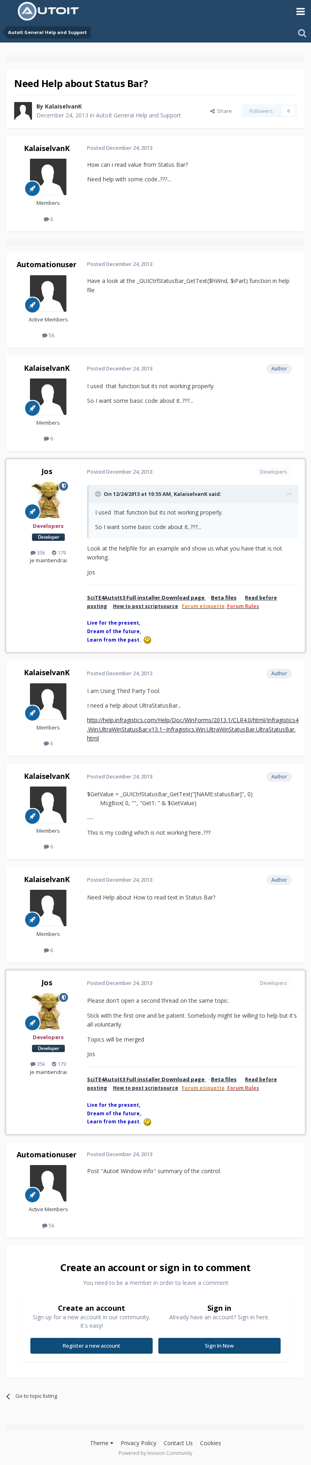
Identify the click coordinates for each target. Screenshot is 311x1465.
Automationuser (47, 264)
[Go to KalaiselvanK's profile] (23, 111)
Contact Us (178, 1443)
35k (40, 552)
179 (61, 552)
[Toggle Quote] (98, 494)
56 (50, 335)
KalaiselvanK (63, 106)
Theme (100, 1443)
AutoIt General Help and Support (138, 115)
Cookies (210, 1443)
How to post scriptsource (145, 606)
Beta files (223, 597)
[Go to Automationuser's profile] (48, 293)
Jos (46, 471)
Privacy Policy (138, 1443)
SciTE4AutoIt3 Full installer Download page (146, 597)
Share (223, 111)
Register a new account (91, 1345)
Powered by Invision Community (155, 1453)
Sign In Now (219, 1345)
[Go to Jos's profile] (48, 500)
